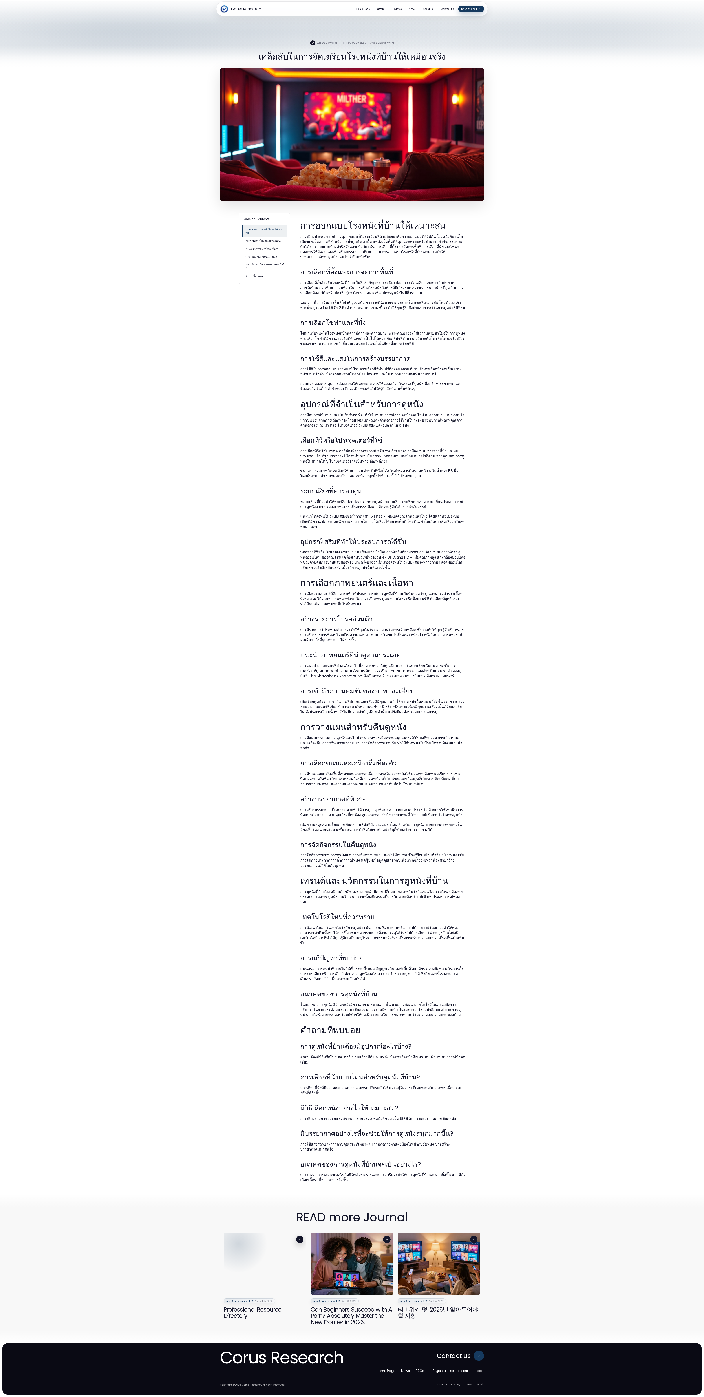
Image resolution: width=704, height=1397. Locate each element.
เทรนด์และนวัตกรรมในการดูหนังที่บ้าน (264, 266)
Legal (479, 1384)
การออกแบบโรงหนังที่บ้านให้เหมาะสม (265, 231)
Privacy (455, 1384)
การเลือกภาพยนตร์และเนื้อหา (262, 248)
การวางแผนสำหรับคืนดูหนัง (261, 256)
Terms (468, 1384)
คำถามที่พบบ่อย (254, 276)
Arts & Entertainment (382, 42)
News (405, 1370)
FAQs (420, 1370)
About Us (442, 1384)
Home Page (385, 1370)
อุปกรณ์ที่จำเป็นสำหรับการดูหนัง (263, 240)
